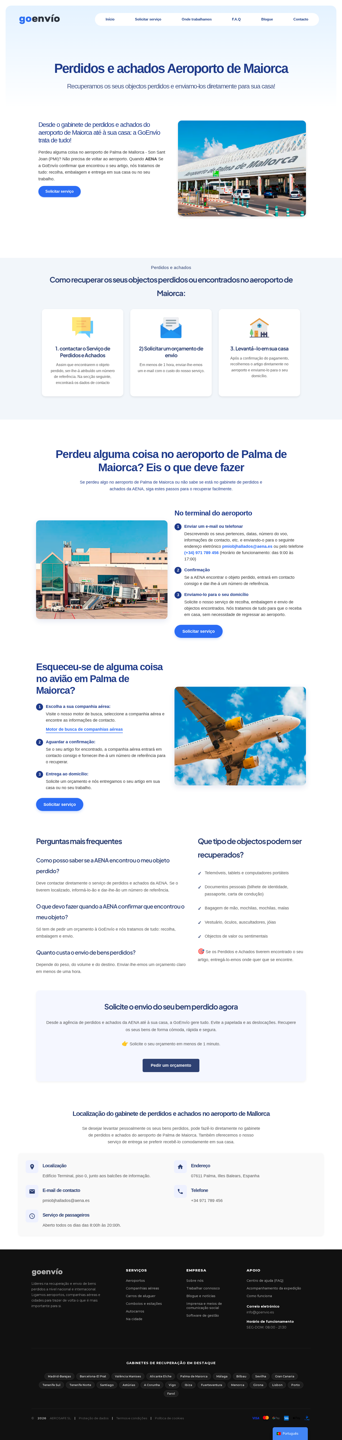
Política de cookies (169, 1418)
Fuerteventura (211, 1385)
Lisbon (277, 1385)
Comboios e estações (144, 1304)
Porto (295, 1385)
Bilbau (241, 1376)
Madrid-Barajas (59, 1376)
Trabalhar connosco (203, 1288)
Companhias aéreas (142, 1288)
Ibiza (188, 1385)
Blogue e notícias (200, 1296)
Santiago (107, 1385)
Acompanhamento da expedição (274, 1288)
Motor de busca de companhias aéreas (84, 729)
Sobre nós (195, 1281)
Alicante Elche (160, 1376)
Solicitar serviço (59, 191)
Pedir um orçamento (171, 1065)
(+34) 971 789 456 (201, 552)
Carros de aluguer (140, 1296)
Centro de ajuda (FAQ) (265, 1281)
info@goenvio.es (260, 1312)
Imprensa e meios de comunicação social (204, 1306)
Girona (258, 1385)
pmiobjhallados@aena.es (247, 546)
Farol (171, 1393)
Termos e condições (131, 1418)
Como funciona (259, 1296)
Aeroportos (135, 1281)
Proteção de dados (93, 1418)
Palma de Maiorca (194, 1376)
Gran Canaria (284, 1376)
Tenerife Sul (51, 1385)
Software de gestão (202, 1315)
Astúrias (129, 1385)
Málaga (222, 1376)
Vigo (172, 1385)
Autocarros (135, 1311)
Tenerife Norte (80, 1385)
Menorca (237, 1385)
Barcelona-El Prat (93, 1376)
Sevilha (260, 1376)
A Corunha (152, 1385)
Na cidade (134, 1319)
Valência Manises (128, 1376)
